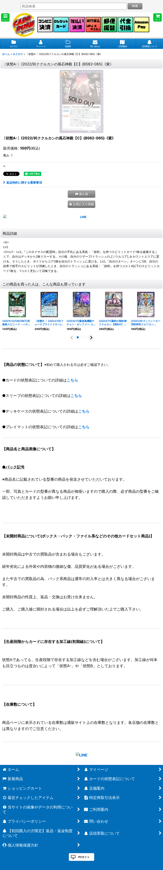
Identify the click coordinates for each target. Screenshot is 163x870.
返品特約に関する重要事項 (24, 182)
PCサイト (84, 857)
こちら (72, 380)
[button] (5, 17)
